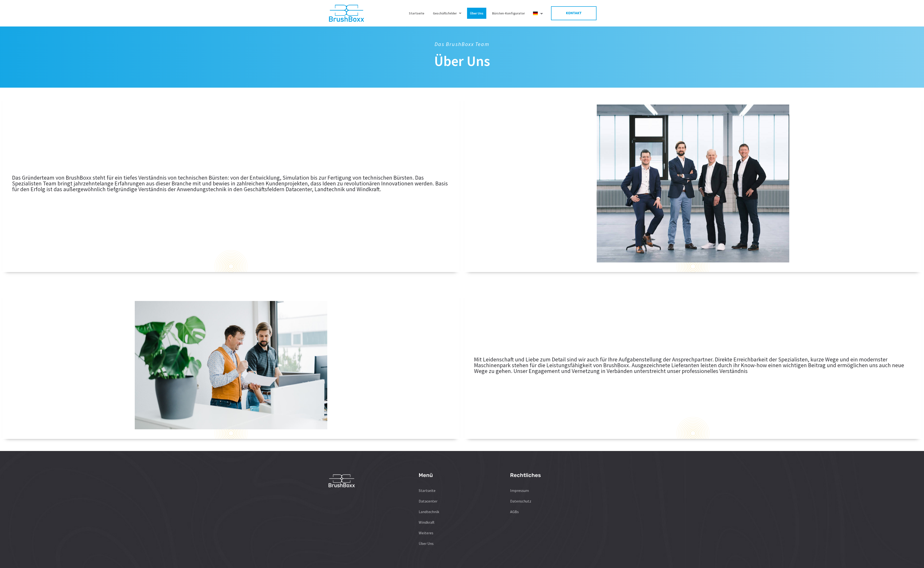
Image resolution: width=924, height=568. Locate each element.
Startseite (416, 13)
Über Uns (476, 13)
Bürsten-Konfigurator (508, 13)
